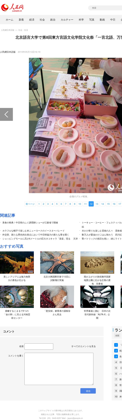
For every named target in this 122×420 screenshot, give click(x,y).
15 (108, 203)
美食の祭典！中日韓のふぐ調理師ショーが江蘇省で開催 (30, 222)
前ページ (30, 203)
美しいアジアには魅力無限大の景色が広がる (16, 278)
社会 (42, 19)
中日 (112, 19)
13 (97, 203)
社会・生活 (23, 29)
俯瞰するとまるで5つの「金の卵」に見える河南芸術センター (16, 314)
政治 (52, 19)
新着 (21, 19)
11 (85, 203)
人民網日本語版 (7, 29)
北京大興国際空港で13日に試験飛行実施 (57, 278)
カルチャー (67, 19)
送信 (88, 390)
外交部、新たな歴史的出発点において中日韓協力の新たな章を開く (35, 234)
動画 (102, 19)
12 (91, 203)
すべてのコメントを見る (83, 346)
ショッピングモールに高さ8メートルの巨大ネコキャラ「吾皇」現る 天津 (40, 238)
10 (79, 203)
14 (102, 203)
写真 (91, 19)
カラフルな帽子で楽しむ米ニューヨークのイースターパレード (33, 230)
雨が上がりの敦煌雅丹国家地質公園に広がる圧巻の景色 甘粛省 (97, 280)
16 (114, 203)
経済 (31, 19)
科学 (81, 19)
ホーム (9, 19)
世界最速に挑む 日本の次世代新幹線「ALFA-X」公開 (97, 314)
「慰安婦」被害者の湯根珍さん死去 (57, 312)
